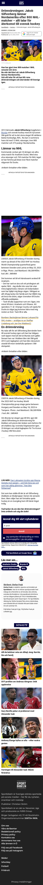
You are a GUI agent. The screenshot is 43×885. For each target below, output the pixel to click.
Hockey (12, 27)
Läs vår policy (27, 539)
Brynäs (4, 132)
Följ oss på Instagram (12, 850)
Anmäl (21, 531)
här (19, 609)
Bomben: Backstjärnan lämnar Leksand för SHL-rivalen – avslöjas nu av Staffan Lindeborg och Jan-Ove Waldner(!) (19, 320)
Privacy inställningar (21, 882)
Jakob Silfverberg (10, 568)
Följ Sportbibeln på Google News (19, 553)
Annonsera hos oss (10, 840)
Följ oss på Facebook (11, 847)
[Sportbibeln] (21, 3)
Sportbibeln (4, 27)
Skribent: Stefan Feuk (8, 30)
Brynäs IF (24, 564)
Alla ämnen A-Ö (9, 843)
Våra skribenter (9, 828)
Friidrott (5, 870)
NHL (24, 568)
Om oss (5, 825)
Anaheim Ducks (10, 564)
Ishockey (5, 862)
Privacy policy (8, 834)
